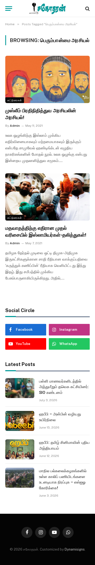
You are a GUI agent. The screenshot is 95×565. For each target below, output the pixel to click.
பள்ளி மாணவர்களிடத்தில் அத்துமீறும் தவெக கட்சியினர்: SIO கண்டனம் (64, 387)
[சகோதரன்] (47, 8)
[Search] (87, 8)
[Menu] (8, 8)
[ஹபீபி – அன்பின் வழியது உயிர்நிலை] (19, 421)
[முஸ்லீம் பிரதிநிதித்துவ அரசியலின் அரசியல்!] (47, 79)
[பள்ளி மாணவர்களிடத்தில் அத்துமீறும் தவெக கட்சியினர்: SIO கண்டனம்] (19, 388)
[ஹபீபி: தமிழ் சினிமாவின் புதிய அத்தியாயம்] (19, 449)
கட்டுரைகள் (14, 100)
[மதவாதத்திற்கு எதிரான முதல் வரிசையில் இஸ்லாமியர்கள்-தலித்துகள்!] (47, 197)
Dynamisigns (75, 549)
